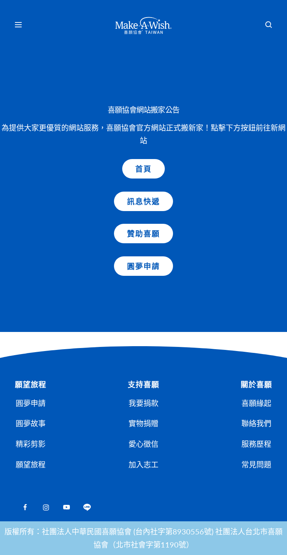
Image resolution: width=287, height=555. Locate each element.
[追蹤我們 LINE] (87, 507)
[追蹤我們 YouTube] (66, 507)
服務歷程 (256, 443)
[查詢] (268, 24)
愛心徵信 (143, 443)
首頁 (143, 168)
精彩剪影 (31, 443)
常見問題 (256, 464)
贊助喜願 (143, 233)
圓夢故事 (31, 423)
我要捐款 (143, 403)
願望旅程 (31, 464)
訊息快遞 (143, 201)
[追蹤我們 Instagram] (46, 507)
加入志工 (143, 464)
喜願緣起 (256, 403)
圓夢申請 (143, 266)
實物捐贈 (143, 423)
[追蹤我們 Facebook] (25, 507)
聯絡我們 (256, 423)
